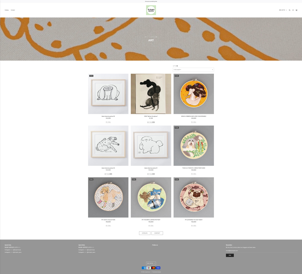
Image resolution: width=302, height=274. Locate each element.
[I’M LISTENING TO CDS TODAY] (194, 197)
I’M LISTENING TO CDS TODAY (194, 220)
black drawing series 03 (108, 168)
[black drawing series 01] (151, 146)
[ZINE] (151, 94)
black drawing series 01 (150, 168)
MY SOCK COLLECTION (108, 220)
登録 (230, 255)
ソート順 (175, 66)
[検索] (289, 10)
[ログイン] (293, 10)
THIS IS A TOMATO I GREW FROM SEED (193, 168)
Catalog (145, 233)
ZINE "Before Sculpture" (151, 116)
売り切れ (108, 122)
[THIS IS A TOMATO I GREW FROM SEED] (194, 146)
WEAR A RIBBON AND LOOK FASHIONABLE (193, 116)
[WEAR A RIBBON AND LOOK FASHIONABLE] (194, 94)
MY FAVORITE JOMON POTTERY (151, 220)
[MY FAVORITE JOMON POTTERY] (151, 197)
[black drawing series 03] (108, 146)
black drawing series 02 (108, 116)
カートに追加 (151, 122)
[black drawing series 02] (108, 94)
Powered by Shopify (156, 272)
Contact (157, 233)
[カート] (296, 10)
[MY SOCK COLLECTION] (108, 197)
